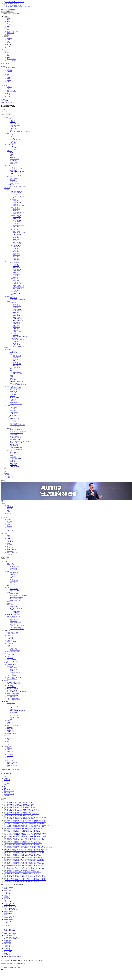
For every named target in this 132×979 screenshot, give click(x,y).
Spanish (9, 80)
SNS (5, 51)
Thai (8, 81)
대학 (5, 28)
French (8, 74)
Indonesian (9, 70)
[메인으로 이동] (2, 501)
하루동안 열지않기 (7, 13)
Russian (9, 77)
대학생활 (6, 36)
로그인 (5, 111)
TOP (2, 969)
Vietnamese (9, 71)
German (9, 75)
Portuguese (9, 78)
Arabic (8, 82)
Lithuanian (9, 73)
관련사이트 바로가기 (5, 925)
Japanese (9, 69)
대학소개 (6, 16)
